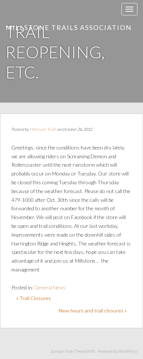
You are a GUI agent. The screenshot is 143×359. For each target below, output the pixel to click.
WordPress (128, 351)
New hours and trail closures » (93, 310)
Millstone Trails (42, 129)
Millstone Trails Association (69, 27)
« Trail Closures (33, 298)
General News (50, 287)
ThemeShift (84, 351)
